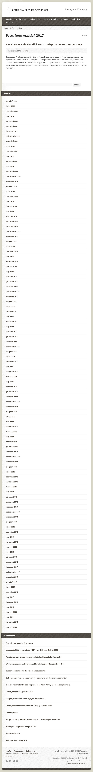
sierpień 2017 (11, 582)
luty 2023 (10, 271)
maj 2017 (10, 597)
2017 (11, 28)
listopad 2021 (12, 341)
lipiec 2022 (10, 306)
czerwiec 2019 (12, 477)
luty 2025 (10, 166)
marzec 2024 (11, 206)
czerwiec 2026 (12, 111)
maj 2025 (10, 156)
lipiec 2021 (10, 356)
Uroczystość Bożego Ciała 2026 (19, 692)
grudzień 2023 (12, 221)
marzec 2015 (11, 627)
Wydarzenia (21, 19)
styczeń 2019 (11, 497)
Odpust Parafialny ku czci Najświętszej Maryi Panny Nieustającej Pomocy (38, 685)
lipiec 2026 (10, 106)
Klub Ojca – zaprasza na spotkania (21, 726)
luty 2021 (10, 381)
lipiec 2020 (10, 417)
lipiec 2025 (10, 146)
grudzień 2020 (12, 391)
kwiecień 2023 (12, 261)
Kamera (64, 19)
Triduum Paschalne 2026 (16, 740)
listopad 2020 (12, 396)
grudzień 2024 (12, 171)
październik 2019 (13, 457)
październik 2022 (13, 291)
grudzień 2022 (12, 281)
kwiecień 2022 (12, 321)
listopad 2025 (12, 131)
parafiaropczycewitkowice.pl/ (77, 764)
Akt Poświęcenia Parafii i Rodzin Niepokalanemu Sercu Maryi (44, 44)
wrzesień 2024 (12, 181)
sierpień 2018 (11, 522)
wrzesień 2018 (12, 517)
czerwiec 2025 (12, 151)
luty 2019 (10, 492)
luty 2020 (10, 437)
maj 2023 (10, 256)
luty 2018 (10, 552)
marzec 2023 (11, 266)
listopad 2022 (12, 286)
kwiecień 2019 (12, 482)
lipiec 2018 (10, 527)
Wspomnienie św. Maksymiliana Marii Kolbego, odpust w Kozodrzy (35, 664)
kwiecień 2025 (12, 161)
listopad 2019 (12, 452)
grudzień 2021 (12, 336)
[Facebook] (10, 761)
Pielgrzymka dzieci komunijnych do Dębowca (26, 699)
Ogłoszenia (35, 19)
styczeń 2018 (11, 557)
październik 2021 (13, 346)
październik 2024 (13, 176)
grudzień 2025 (12, 126)
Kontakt (9, 23)
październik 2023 (13, 231)
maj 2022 (10, 316)
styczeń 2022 (11, 331)
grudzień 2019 (12, 447)
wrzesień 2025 (12, 141)
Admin (25, 51)
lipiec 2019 (10, 472)
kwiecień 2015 (12, 622)
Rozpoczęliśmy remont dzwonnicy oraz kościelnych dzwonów (33, 719)
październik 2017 (13, 572)
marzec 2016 (11, 612)
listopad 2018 (12, 507)
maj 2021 (10, 366)
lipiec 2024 (10, 191)
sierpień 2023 (11, 241)
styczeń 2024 (11, 216)
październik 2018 (13, 512)
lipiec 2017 (10, 587)
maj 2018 (10, 537)
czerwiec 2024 (12, 196)
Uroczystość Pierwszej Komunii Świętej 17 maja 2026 (29, 705)
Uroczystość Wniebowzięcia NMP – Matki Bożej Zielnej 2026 (32, 650)
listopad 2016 (12, 602)
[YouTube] (17, 761)
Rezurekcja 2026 (13, 733)
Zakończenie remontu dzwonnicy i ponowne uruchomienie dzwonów (36, 678)
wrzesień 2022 (12, 296)
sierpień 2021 (11, 351)
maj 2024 (10, 201)
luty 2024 (10, 211)
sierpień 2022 (11, 301)
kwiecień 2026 (12, 121)
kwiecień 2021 (12, 371)
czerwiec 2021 (12, 361)
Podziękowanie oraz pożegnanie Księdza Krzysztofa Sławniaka (34, 657)
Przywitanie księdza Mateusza (19, 643)
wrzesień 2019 (12, 462)
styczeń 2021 (11, 386)
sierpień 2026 (11, 101)
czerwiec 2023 (12, 251)
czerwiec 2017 (12, 592)
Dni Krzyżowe (12, 712)
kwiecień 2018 (12, 542)
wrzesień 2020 (12, 407)
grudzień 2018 (12, 502)
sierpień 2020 (11, 412)
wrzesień (18, 28)
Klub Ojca (76, 19)
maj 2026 (10, 116)
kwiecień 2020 (12, 426)
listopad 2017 (12, 567)
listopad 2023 (12, 226)
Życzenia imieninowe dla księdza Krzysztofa (25, 671)
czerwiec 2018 (12, 532)
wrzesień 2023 (12, 236)
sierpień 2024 (11, 186)
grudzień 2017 (12, 562)
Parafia (9, 19)
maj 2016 (10, 607)
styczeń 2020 (11, 442)
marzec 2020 (11, 432)
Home (6, 28)
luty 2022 (10, 326)
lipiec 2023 (10, 246)
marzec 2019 (11, 487)
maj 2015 (10, 617)
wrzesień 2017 (12, 577)
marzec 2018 (11, 547)
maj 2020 (10, 422)
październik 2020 (13, 402)
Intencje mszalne (50, 19)
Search (76, 84)
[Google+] (14, 761)
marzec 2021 (11, 376)
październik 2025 (13, 136)
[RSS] (7, 761)
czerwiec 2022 (12, 311)
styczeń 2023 (11, 276)
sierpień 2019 (11, 467)
